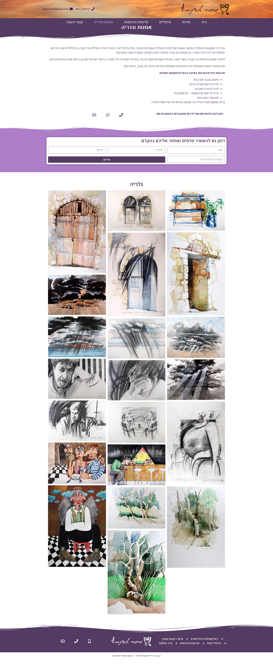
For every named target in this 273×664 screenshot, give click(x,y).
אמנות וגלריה (103, 22)
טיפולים (165, 22)
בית (204, 22)
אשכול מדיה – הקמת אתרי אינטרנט (130, 655)
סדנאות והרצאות (136, 22)
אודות (186, 22)
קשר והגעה (74, 22)
